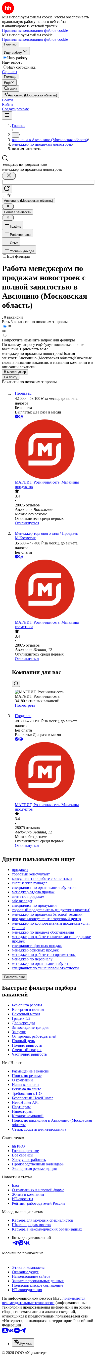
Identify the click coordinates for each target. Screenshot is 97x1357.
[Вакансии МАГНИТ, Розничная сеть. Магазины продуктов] (53, 449)
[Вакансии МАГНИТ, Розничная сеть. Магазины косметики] (53, 590)
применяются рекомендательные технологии (43, 1300)
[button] (7, 100)
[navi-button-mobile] (7, 115)
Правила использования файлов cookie (35, 39)
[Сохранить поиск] (7, 189)
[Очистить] (9, 176)
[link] (10, 88)
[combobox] (25, 164)
